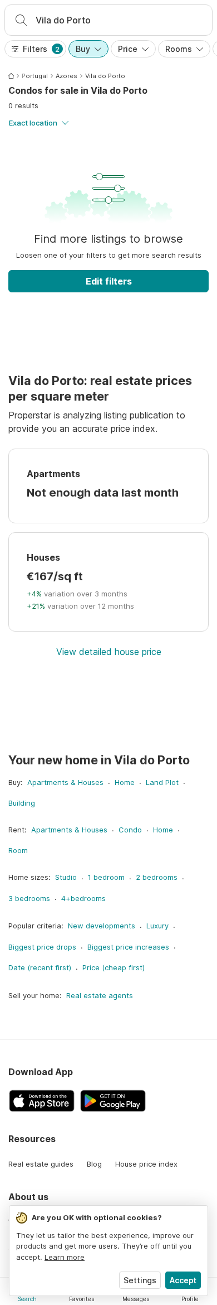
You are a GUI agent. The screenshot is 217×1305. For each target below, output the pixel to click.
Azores (66, 76)
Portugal (35, 76)
